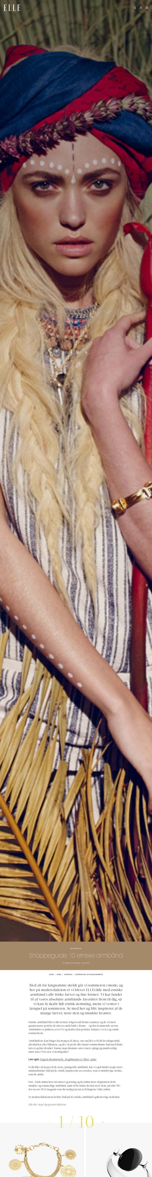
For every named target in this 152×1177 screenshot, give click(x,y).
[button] (103, 1122)
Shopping (76, 949)
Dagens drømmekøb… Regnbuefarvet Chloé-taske (68, 1059)
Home (51, 974)
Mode (59, 974)
